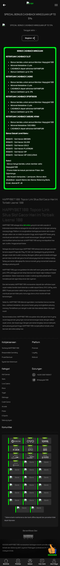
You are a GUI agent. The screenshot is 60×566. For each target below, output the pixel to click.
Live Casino (6, 384)
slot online (26, 225)
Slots (3, 379)
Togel (4, 393)
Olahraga (5, 397)
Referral (35, 357)
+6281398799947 (44, 375)
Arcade (4, 406)
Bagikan (28, 38)
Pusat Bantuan (7, 357)
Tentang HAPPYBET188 (10, 348)
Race (4, 388)
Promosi (35, 348)
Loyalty (34, 353)
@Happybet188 (42, 380)
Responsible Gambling (10, 353)
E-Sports (5, 416)
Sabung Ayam (7, 420)
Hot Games (6, 374)
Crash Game (6, 402)
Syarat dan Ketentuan (9, 362)
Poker (4, 411)
